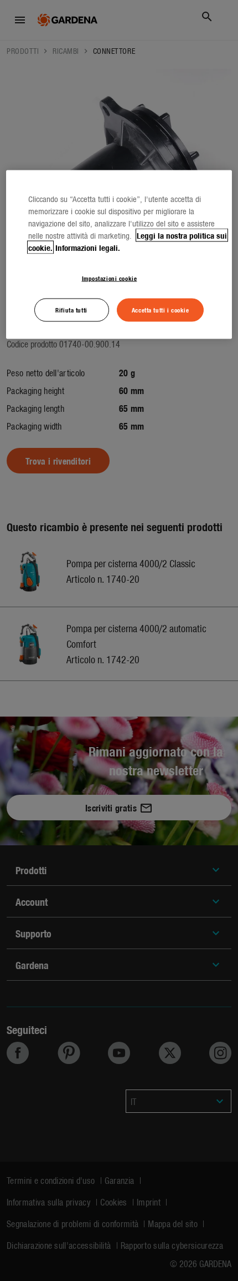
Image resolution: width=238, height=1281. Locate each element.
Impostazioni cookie (109, 278)
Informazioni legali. (87, 247)
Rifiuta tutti (71, 309)
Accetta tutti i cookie (160, 309)
